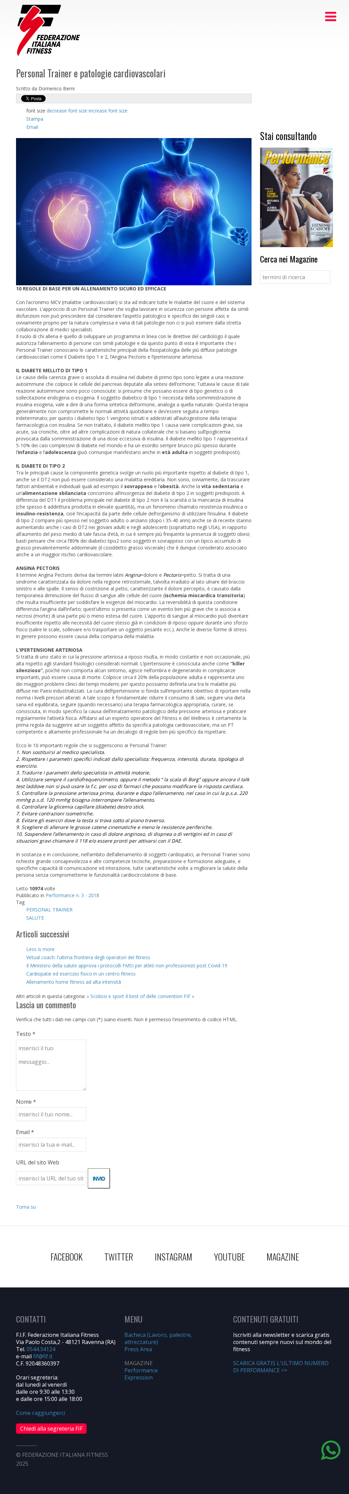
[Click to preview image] (134, 211)
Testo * (25, 1034)
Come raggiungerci (40, 1413)
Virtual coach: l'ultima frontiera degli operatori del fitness (88, 957)
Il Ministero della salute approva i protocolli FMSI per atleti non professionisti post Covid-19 (126, 965)
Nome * (26, 1101)
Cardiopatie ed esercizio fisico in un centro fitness (81, 973)
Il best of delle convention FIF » (159, 996)
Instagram (173, 1256)
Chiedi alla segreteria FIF (51, 1428)
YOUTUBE (229, 1256)
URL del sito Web (37, 1162)
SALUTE (35, 918)
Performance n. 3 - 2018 (72, 895)
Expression (138, 1377)
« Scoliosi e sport (105, 996)
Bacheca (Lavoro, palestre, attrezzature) (158, 1338)
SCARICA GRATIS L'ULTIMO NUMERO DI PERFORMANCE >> (281, 1366)
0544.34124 (41, 1349)
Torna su (26, 1207)
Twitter (118, 1256)
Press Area (138, 1349)
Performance (141, 1370)
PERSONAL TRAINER (49, 909)
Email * (25, 1132)
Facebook (66, 1256)
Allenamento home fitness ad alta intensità (73, 982)
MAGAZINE (283, 1256)
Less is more (40, 949)
